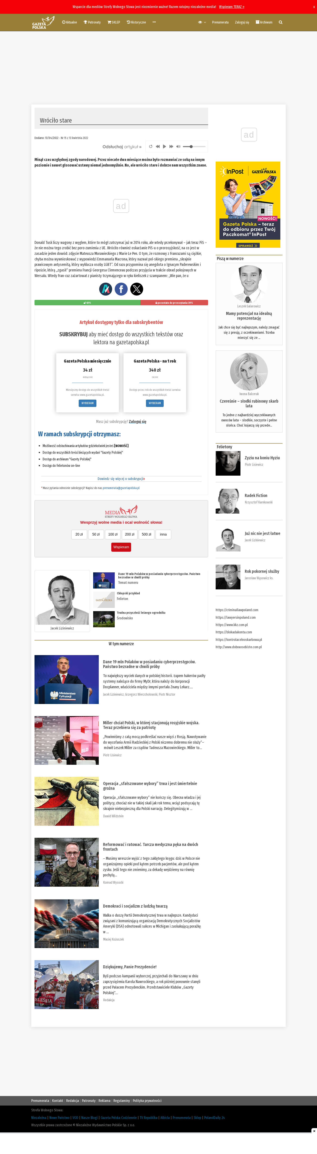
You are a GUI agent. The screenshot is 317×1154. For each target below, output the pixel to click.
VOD (75, 1117)
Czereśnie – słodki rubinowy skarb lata (249, 403)
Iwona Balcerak (249, 394)
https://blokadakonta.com (234, 632)
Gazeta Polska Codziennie (119, 1117)
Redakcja (109, 1000)
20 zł (79, 534)
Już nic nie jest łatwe (262, 533)
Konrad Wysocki (113, 882)
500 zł (146, 534)
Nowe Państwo (59, 1117)
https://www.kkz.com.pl (232, 625)
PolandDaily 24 (214, 1117)
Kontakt (57, 1100)
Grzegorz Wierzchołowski (141, 694)
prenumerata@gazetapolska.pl (121, 488)
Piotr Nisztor (167, 694)
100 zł (113, 534)
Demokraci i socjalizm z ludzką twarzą (135, 906)
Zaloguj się (242, 22)
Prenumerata (220, 22)
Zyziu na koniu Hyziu (262, 457)
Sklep (197, 1117)
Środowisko (125, 618)
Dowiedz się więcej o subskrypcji (121, 479)
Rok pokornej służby (262, 571)
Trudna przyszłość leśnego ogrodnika (141, 613)
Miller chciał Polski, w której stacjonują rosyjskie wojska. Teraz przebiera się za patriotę (151, 725)
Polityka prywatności (147, 1100)
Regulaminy (121, 1100)
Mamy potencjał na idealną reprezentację (249, 316)
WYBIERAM (88, 403)
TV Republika (148, 1117)
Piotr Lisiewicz (112, 755)
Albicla (165, 1117)
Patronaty (89, 1100)
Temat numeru (128, 582)
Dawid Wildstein (113, 816)
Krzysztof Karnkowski (259, 502)
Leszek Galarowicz (249, 306)
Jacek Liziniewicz (62, 628)
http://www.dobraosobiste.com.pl (239, 647)
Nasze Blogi (89, 1117)
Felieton (122, 598)
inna (163, 534)
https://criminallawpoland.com (237, 610)
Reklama (104, 1100)
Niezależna (38, 1117)
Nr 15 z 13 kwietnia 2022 (74, 138)
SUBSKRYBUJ (73, 334)
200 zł (129, 534)
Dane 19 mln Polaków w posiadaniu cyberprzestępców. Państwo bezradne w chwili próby (159, 575)
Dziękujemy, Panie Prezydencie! (129, 966)
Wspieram (121, 547)
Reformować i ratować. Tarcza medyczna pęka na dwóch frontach (150, 847)
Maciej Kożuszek (113, 939)
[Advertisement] (158, 68)
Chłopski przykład (128, 593)
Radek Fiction (256, 495)
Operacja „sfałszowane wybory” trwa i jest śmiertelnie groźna (150, 786)
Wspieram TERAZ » (231, 7)
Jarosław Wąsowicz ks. (259, 578)
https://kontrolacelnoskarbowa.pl (239, 639)
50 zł (96, 534)
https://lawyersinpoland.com (236, 617)
